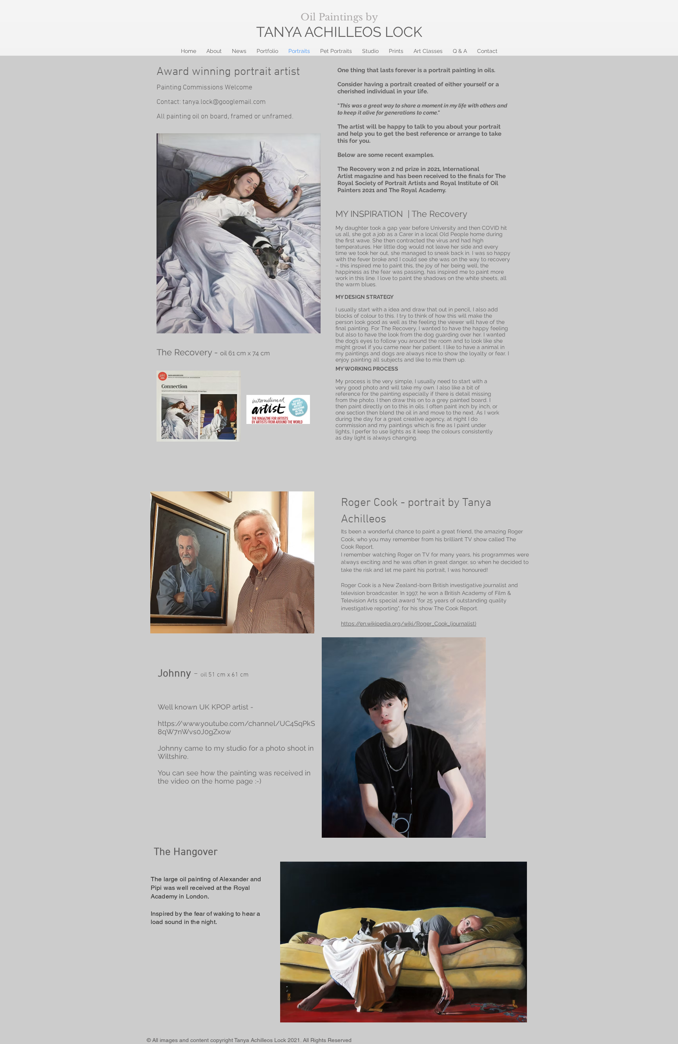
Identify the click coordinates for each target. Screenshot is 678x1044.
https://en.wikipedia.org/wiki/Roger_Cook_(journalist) (408, 623)
